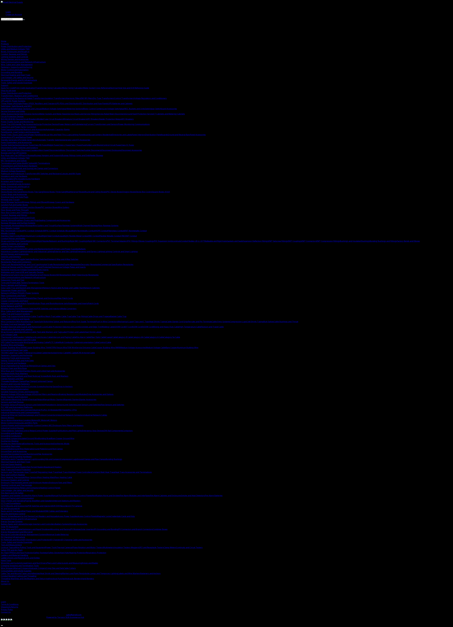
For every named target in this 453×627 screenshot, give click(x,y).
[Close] (2, 625)
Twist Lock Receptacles (11, 264)
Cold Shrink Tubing (255, 321)
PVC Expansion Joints (163, 241)
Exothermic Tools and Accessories (39, 443)
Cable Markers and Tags (51, 332)
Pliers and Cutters (55, 563)
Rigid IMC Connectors (97, 241)
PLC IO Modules (51, 410)
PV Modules (76, 529)
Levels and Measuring (72, 563)
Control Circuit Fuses (112, 145)
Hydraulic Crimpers (37, 568)
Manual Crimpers (21, 568)
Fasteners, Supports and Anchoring (16, 67)
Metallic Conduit (8, 233)
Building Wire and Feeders (12, 345)
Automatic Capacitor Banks (58, 129)
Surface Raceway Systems (66, 225)
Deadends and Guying (23, 168)
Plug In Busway (27, 155)
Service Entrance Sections (28, 114)
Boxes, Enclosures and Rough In (15, 51)
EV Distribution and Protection (36, 539)
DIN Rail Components (113, 430)
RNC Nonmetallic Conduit (12, 230)
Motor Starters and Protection (14, 397)
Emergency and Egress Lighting (91, 251)
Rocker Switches (40, 259)
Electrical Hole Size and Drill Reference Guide (129, 88)
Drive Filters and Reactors (47, 394)
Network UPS (7, 293)
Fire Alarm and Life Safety (12, 493)
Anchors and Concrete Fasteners (15, 384)
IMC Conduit (94, 236)
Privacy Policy (7, 609)
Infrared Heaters (19, 467)
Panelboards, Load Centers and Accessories (20, 132)
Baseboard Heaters (52, 467)
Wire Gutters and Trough (44, 225)
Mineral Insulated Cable (36, 352)
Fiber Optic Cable (98, 337)
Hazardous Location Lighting (14, 251)
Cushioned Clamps (44, 381)
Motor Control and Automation (15, 69)
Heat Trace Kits (64, 472)
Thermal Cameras (64, 547)
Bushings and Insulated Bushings (355, 241)
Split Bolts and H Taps (11, 459)
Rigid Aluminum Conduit (31, 236)
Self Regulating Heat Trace (46, 472)
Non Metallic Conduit (10, 228)
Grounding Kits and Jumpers (47, 459)
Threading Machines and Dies (14, 578)
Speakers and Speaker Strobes (14, 495)
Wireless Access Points (11, 308)
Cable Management (34, 288)
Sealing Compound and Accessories (54, 220)
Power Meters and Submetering (72, 124)
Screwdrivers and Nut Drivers (34, 563)
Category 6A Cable (140, 337)
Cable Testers (21, 282)
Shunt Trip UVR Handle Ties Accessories (18, 124)
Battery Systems (62, 524)
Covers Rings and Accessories (14, 194)
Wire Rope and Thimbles (12, 371)
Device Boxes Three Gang (54, 191)
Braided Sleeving (8, 326)
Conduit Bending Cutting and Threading (18, 576)
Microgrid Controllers (10, 534)
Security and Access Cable (41, 337)
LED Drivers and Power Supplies (64, 249)
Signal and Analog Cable (38, 342)
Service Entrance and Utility (13, 111)
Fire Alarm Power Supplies (39, 495)
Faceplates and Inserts (78, 303)
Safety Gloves (54, 552)
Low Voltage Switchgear (113, 108)
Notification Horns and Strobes (106, 495)
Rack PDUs (17, 293)
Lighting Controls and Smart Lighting (121, 251)
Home (3, 41)
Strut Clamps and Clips (45, 365)
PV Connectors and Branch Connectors (135, 529)
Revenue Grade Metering (57, 534)
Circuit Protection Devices (12, 116)
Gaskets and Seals (235, 241)
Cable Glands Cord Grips (177, 321)
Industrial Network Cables (95, 415)
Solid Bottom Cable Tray (30, 316)
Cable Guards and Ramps (27, 326)
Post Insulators (8, 178)
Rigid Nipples (43, 241)
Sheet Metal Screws (9, 376)
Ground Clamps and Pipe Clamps (91, 459)
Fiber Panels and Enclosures (45, 298)
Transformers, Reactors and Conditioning (19, 95)
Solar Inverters (87, 529)
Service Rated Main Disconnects (111, 114)
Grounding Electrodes (10, 446)
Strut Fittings (30, 365)
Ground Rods (7, 449)
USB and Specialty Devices (32, 272)
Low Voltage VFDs (28, 394)
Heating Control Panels (50, 487)
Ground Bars (6, 454)
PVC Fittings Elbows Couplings (140, 241)
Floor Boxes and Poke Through (15, 210)
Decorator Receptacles (91, 264)
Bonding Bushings (114, 459)
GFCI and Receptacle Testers (151, 547)
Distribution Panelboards (156, 134)
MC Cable (72, 352)
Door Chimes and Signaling (13, 500)
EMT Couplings (295, 241)
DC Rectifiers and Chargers (44, 103)
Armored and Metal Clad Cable (14, 350)
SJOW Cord (137, 326)
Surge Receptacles (90, 275)
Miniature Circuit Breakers (75, 119)
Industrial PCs (38, 410)
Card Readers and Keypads (46, 516)
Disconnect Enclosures (111, 150)
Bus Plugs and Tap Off (11, 155)
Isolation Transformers (55, 98)
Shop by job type (8, 90)
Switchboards (7, 108)
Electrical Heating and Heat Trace (15, 75)
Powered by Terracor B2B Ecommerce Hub (65, 617)
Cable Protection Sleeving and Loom (63, 326)
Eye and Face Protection (23, 552)
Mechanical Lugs (125, 321)
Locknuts (177, 241)
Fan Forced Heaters (35, 467)
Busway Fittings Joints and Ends (76, 155)
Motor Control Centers (93, 108)
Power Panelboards (37, 134)
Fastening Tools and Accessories (15, 358)
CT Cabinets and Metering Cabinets (169, 114)
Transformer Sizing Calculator (48, 88)
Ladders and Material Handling (14, 555)
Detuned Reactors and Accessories (30, 129)
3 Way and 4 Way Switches (66, 259)
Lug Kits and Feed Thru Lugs (58, 134)
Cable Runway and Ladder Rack (70, 288)
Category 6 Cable (156, 337)
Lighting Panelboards (80, 134)
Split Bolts (43, 321)
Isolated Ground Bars (21, 454)
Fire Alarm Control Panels (81, 495)
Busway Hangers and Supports (48, 155)
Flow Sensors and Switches (112, 404)
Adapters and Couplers (11, 303)
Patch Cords (93, 303)
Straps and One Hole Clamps (13, 241)
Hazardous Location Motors (25, 420)
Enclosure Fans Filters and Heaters (68, 425)
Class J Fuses (76, 145)
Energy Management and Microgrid (16, 532)
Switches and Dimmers (11, 256)
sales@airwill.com (73, 614)
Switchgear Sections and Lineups (27, 108)
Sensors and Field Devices (12, 402)
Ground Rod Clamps (54, 449)
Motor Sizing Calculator (72, 88)
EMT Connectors (309, 241)
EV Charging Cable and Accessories (76, 539)
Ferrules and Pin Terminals (200, 321)
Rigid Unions (31, 241)
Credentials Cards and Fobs (123, 516)
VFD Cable (5, 342)
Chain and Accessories (55, 371)
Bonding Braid (44, 438)
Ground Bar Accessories (41, 454)
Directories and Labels (122, 134)
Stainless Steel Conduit (11, 236)
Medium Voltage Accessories (133, 347)
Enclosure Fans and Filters (60, 482)
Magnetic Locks (104, 516)
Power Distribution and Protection (16, 46)
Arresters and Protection (12, 181)
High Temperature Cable (190, 326)
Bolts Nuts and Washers (57, 376)
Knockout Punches (57, 578)
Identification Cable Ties (29, 332)
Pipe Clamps (30, 381)
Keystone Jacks (61, 303)
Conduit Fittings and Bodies (13, 238)
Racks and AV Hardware (11, 511)
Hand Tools (6, 560)
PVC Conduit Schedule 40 (56, 230)
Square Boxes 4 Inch (161, 191)
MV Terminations (42, 163)
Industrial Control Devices (12, 428)
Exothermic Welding (10, 441)
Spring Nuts (18, 365)
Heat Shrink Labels (93, 332)
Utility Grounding (8, 184)
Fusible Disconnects (92, 150)
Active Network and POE (11, 306)
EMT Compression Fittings (328, 241)
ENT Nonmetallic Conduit (135, 230)
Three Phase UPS (8, 103)
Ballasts (82, 249)
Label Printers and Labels (73, 332)
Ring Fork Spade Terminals (84, 321)
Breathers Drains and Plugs (27, 220)
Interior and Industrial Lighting (40, 251)
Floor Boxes (30, 212)
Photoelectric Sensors (54, 404)
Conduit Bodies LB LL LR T (192, 241)
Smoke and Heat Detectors (193, 495)
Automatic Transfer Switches (50, 140)
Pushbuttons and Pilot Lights (69, 430)
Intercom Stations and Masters (66, 500)
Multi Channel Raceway (88, 225)
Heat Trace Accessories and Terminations (133, 472)
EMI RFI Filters (87, 98)
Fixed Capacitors (8, 129)
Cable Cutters (70, 568)
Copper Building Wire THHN (38, 347)
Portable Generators (28, 140)
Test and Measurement (11, 545)
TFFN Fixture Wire (59, 347)
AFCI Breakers (127, 119)
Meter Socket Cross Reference (96, 88)
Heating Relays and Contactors (26, 487)
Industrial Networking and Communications (20, 412)
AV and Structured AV (10, 508)
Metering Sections (75, 108)
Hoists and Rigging (16, 558)
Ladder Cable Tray (63, 316)
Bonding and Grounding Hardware (16, 456)
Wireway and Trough (10, 199)
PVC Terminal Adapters (117, 241)
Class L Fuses (65, 145)
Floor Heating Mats (46, 477)
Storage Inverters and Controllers (40, 524)
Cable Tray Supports (10, 316)
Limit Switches (70, 404)
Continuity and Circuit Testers (189, 547)
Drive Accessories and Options (100, 394)
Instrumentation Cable (89, 342)
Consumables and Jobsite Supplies (16, 571)
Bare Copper (171, 347)
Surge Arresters (23, 184)
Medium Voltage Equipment (13, 171)
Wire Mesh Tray (48, 316)
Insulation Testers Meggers (126, 547)
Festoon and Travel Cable (212, 326)
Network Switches (29, 308)
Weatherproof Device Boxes (42, 275)
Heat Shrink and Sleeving (51, 573)
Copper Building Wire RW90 (108, 347)
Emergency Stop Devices (93, 430)
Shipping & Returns (9, 607)
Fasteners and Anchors (150, 573)
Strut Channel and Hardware (13, 363)
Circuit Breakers (30, 119)
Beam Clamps (19, 381)
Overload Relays (36, 399)
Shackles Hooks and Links (34, 371)
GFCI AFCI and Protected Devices (44, 267)
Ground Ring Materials (23, 449)
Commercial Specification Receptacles (117, 264)
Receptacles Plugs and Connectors (16, 262)
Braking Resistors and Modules (73, 394)
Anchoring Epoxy (50, 386)
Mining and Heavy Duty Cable (166, 326)
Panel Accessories (198, 134)
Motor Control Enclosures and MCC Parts (19, 423)
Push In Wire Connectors (107, 321)
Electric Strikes (7, 516)
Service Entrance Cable (86, 347)
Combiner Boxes (160, 529)
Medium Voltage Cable (156, 347)
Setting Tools (7, 360)
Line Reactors (20, 98)
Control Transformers (124, 98)
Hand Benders (87, 578)
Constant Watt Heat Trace (103, 472)
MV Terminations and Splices (14, 160)
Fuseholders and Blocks (92, 145)
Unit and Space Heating (11, 464)
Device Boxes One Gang (11, 191)
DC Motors (43, 420)
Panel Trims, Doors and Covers (14, 134)
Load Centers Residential (101, 134)
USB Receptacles (62, 275)
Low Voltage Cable (9, 334)
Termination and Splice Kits (13, 163)
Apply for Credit (8, 88)
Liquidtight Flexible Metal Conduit (74, 236)
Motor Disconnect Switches (72, 150)
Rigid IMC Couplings (79, 241)
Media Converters (68, 308)
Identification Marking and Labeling (16, 329)
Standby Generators (10, 140)
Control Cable (105, 342)
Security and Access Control (13, 513)
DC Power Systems (30, 293)
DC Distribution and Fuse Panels (94, 103)
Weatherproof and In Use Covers (15, 275)
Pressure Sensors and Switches (31, 404)
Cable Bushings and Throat (286, 321)
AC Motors (52, 420)
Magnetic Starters (71, 399)
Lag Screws (42, 376)
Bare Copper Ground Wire (62, 438)
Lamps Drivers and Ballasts (13, 246)
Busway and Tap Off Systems (14, 153)
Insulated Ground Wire (28, 438)
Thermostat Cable (9, 337)
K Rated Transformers (35, 98)
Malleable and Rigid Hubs (215, 241)
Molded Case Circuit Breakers (50, 119)
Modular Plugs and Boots (44, 303)
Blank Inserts (42, 269)
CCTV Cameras (75, 506)
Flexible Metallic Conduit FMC (112, 236)
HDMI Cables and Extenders (55, 511)
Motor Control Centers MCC (40, 425)
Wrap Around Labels (10, 332)
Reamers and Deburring (38, 578)
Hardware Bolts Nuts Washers (14, 373)
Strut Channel (7, 365)
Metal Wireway (26, 225)
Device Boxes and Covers (12, 189)
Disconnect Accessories (131, 150)
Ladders (4, 558)
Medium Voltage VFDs (10, 394)
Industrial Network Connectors (70, 415)
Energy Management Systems (33, 534)
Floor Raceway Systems (108, 225)
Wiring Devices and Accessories (15, 59)
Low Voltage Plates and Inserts (72, 267)
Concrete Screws (35, 386)
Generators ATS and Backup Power (16, 137)
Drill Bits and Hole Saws (23, 360)
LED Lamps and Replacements (37, 249)
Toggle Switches (26, 259)
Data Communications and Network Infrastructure (23, 62)
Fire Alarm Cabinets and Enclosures (165, 495)
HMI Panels (63, 410)
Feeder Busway (96, 155)
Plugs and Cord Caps (30, 264)
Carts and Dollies (32, 558)
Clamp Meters (170, 547)
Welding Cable (108, 326)
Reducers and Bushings (59, 241)
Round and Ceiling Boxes (96, 191)
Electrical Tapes (32, 321)
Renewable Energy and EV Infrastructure (19, 80)
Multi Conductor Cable (69, 342)
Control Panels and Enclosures (14, 425)
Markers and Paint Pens (72, 573)
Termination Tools (36, 282)
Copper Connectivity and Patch (14, 301)
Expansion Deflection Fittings (255, 241)
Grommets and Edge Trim (90, 326)
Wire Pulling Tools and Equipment (30, 547)
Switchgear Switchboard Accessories (161, 108)
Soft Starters (6, 399)
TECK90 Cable (7, 352)
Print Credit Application (25, 88)
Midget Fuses (53, 145)
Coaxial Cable (111, 337)
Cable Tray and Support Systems (15, 313)
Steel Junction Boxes (32, 207)
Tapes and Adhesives (30, 573)
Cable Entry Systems (221, 321)
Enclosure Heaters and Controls (15, 480)
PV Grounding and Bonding (106, 529)
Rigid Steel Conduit (50, 236)
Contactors (128, 430)
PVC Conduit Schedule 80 (34, 230)
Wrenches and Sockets (11, 563)
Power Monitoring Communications (134, 124)
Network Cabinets (92, 288)
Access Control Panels (87, 516)
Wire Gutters (63, 207)
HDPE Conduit (101, 230)
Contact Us (6, 584)
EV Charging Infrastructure (13, 537)
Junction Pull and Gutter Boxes (14, 204)
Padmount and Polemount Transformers (19, 173)
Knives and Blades (90, 563)
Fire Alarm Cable (83, 337)
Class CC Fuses (127, 145)
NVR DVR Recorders (60, 506)
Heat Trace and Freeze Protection (16, 469)
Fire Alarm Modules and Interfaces (135, 495)
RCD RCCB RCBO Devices (12, 119)
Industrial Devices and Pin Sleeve (15, 267)
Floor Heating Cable (63, 477)
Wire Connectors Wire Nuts (13, 321)
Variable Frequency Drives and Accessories (19, 391)
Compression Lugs (238, 321)
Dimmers (51, 259)
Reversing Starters (20, 399)
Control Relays (29, 430)
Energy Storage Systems (12, 521)
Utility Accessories (9, 114)
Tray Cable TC (19, 352)
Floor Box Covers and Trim (13, 212)
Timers (4, 430)
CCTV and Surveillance (11, 503)
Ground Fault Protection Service (139, 114)
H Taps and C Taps (140, 321)
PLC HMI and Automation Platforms (17, 407)
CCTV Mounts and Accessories (14, 506)
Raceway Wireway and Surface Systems (18, 223)
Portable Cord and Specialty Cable (16, 324)
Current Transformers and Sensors (102, 124)
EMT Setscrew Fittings (278, 241)
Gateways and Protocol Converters (41, 415)
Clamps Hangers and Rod (12, 378)
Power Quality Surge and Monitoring (17, 121)
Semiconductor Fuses (24, 145)
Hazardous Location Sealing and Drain (18, 217)
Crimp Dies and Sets (55, 568)
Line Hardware (33, 178)
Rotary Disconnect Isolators (27, 150)
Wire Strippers (7, 568)
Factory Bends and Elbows (408, 241)
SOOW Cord (119, 326)
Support (4, 85)
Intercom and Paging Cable (64, 337)
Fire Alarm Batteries (213, 495)
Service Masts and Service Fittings (82, 114)
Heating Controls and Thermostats (16, 485)
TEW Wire (71, 347)
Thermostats (7, 487)
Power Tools (51, 547)
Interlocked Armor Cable (57, 352)
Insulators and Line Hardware (14, 176)
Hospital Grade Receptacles (52, 264)
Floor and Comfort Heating (13, 474)
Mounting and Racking (60, 529)
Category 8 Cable (124, 337)
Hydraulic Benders (73, 578)
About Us (5, 581)
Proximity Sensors (9, 404)
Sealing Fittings (8, 220)
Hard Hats (64, 552)
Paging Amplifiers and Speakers (39, 500)
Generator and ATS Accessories (76, 140)
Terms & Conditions (10, 604)
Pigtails (29, 298)
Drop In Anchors (65, 386)
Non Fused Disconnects (49, 150)
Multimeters (108, 547)
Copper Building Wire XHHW (13, 347)
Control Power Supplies (45, 430)
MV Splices (30, 163)
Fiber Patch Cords (65, 298)
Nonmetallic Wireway (10, 225)
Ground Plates (39, 449)
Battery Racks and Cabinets (13, 524)
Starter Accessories (87, 399)
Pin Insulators (21, 178)
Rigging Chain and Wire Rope (14, 368)
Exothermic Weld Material (12, 443)
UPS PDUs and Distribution (68, 103)
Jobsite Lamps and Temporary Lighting (100, 573)
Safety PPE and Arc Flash (12, 550)
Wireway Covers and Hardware (60, 202)
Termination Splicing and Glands (15, 319)
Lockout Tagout (8, 547)
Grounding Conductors (11, 436)
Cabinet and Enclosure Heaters (35, 482)
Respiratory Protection (96, 552)
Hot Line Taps (7, 168)
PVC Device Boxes (114, 191)
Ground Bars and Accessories (14, 451)
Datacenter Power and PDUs (13, 290)
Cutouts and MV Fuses (71, 173)
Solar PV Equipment (9, 526)
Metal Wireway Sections (11, 202)
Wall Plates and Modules (32, 511)
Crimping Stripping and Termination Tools (20, 565)
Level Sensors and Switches (88, 404)
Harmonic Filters (73, 98)
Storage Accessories (78, 524)
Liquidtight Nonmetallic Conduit (81, 230)
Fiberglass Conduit (116, 230)
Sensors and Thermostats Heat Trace (17, 472)
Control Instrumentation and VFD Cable (18, 339)
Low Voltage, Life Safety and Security (17, 77)
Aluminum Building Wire (187, 347)
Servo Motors (7, 420)
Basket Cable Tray (118, 316)
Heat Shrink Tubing (158, 321)
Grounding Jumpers (9, 438)
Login (8, 12)
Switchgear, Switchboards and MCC (16, 106)
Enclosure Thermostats (11, 482)
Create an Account (14, 14)
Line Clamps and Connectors (45, 168)
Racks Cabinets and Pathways (14, 285)
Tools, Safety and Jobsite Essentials (16, 82)
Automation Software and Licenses (16, 410)
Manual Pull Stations (60, 495)
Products (5, 43)
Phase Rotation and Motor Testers (87, 547)
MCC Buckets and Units (134, 108)
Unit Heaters (6, 467)
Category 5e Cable (172, 337)
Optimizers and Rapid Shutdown (36, 529)
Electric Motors (7, 417)
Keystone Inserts (8, 269)
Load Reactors (7, 98)
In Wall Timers (76, 275)
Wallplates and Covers (11, 272)
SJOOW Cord (147, 326)
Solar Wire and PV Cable (11, 529)
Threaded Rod (7, 381)
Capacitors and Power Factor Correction (18, 127)
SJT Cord (128, 326)
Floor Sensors (31, 477)
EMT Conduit (131, 236)
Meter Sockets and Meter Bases (53, 114)
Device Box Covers (144, 191)
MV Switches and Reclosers (49, 173)
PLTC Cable (54, 342)
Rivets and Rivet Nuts (27, 376)
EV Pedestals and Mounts (12, 539)
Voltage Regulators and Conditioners (150, 98)
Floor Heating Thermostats (13, 477)
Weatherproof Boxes (75, 191)
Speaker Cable (23, 337)
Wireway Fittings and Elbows (34, 202)
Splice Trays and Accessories (13, 298)
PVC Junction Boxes (49, 207)
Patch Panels (27, 303)
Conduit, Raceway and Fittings (14, 54)
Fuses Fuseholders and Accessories (16, 142)
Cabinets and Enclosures (12, 207)
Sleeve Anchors (21, 386)
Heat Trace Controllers (81, 472)
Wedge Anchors (8, 386)
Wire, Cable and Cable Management (17, 64)
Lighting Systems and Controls (14, 56)
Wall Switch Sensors (10, 259)
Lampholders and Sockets (12, 249)
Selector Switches (15, 430)
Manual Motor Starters (53, 399)
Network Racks (49, 288)
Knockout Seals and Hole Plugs (14, 197)
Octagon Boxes (129, 191)
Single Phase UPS (24, 103)
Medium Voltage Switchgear (54, 108)
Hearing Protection (77, 552)
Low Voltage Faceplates (26, 269)
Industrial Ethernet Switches (13, 415)
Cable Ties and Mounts (11, 573)
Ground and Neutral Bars (179, 134)
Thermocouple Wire (19, 342)
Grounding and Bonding (11, 72)
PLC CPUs (72, 410)
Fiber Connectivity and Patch (13, 295)
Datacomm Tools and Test (12, 280)
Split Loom (42, 326)
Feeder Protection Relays (110, 119)
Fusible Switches (8, 145)
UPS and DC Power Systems (13, 101)
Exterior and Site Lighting (65, 251)
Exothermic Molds (61, 443)
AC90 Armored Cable (86, 352)
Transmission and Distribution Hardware (19, 166)
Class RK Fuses (40, 145)
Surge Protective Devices (47, 124)
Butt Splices (269, 321)
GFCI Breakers (93, 119)
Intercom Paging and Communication (17, 498)
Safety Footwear (41, 552)
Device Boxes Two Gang (32, 191)
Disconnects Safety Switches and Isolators (19, 147)
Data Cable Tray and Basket (13, 288)
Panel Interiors (138, 134)
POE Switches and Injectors (49, 308)
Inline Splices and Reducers (60, 321)
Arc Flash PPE (7, 552)
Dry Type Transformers (103, 98)
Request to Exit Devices (24, 516)
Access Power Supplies (68, 516)
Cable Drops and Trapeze (99, 316)
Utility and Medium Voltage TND (15, 49)
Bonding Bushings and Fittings (383, 241)
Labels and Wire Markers (129, 573)
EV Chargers (55, 539)
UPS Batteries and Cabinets (120, 103)
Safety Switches (8, 150)
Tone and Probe (8, 282)
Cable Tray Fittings (79, 316)
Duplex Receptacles (72, 264)
